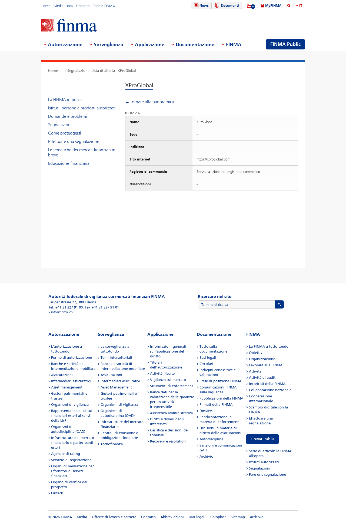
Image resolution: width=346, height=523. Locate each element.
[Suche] (289, 6)
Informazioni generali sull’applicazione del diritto (168, 351)
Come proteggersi (64, 133)
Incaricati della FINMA (267, 384)
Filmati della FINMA (215, 405)
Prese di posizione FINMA (220, 381)
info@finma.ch (62, 312)
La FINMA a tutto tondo (268, 346)
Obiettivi (256, 353)
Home (46, 6)
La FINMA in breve (65, 99)
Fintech (57, 493)
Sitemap (238, 517)
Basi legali (207, 358)
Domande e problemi (67, 116)
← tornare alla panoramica (149, 101)
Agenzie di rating (65, 454)
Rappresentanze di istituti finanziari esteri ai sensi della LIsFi (72, 416)
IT (300, 6)
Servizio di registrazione (71, 460)
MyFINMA (273, 6)
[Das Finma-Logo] (69, 26)
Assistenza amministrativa (171, 413)
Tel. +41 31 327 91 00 (65, 307)
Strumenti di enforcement (171, 386)
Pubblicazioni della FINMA (221, 398)
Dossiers (205, 411)
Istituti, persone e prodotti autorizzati (82, 107)
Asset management (66, 387)
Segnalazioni (78, 71)
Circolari (206, 364)
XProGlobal (127, 71)
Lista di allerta (103, 71)
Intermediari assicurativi (71, 381)
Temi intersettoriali (116, 358)
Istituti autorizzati (264, 462)
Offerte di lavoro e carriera (114, 517)
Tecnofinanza (112, 444)
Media (59, 6)
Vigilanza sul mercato (168, 380)
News (204, 6)
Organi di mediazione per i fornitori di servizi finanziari (72, 471)
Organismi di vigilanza (70, 405)
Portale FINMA (104, 6)
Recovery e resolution (168, 441)
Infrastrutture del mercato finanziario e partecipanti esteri (72, 443)
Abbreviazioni (172, 517)
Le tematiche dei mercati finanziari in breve (81, 152)
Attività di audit (262, 378)
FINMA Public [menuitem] (285, 44)
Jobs (70, 6)
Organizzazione (262, 359)
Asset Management (116, 387)
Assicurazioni (62, 375)
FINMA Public (262, 439)
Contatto (82, 6)
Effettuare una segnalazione (73, 141)
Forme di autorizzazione (71, 358)
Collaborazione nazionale (270, 390)
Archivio (206, 456)
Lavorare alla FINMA (265, 365)
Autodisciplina (211, 439)
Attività (255, 371)
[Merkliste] (249, 6)
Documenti (230, 6)
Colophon (218, 517)
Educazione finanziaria (68, 163)
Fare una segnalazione (267, 474)
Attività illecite (162, 373)
